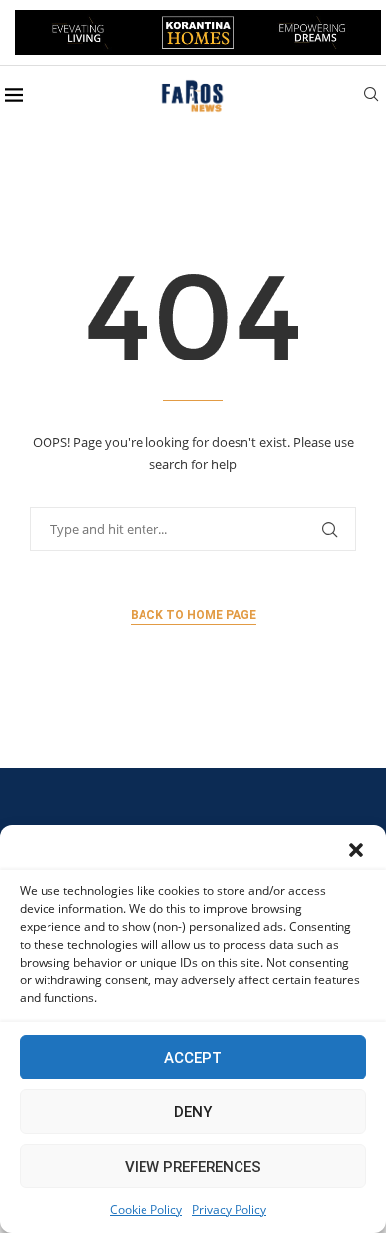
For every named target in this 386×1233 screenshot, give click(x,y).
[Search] (371, 96)
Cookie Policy (146, 1209)
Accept (193, 1058)
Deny (193, 1112)
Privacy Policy (229, 1209)
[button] (356, 850)
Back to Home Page (193, 615)
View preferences (193, 1167)
